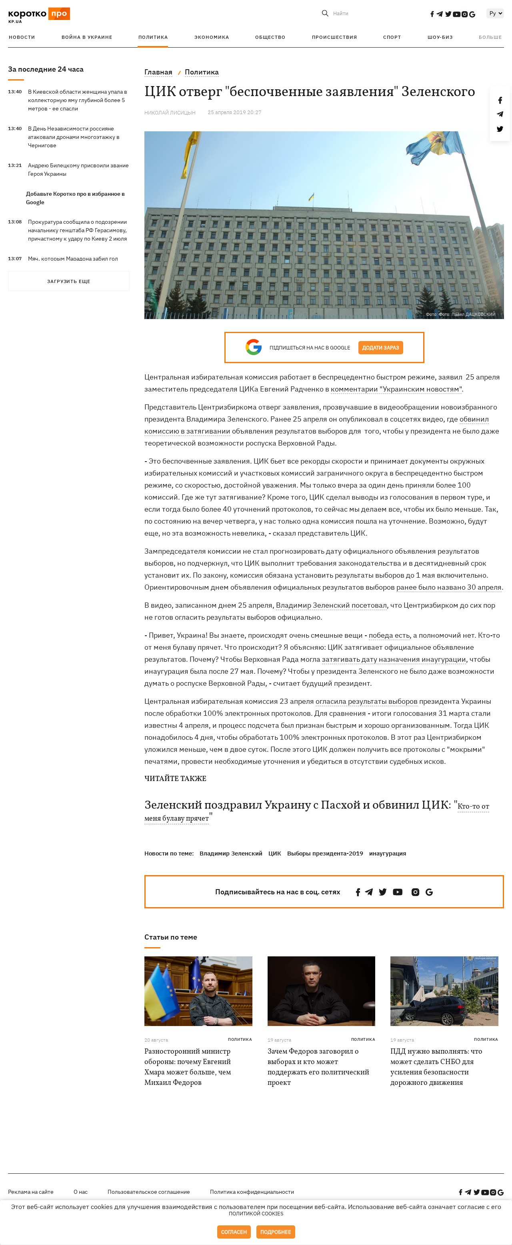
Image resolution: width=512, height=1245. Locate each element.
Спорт (392, 37)
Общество (270, 37)
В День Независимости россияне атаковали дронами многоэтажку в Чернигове (74, 137)
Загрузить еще (68, 281)
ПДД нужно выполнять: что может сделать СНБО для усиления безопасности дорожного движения (436, 1067)
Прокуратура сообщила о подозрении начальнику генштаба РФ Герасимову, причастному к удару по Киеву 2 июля (77, 230)
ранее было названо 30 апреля (449, 587)
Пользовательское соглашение (149, 1191)
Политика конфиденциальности (252, 1191)
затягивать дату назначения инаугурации (394, 659)
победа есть (389, 635)
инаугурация (387, 853)
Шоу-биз (440, 37)
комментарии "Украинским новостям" (396, 389)
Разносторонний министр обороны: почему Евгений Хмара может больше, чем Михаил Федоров (187, 1067)
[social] (432, 14)
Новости (22, 37)
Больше (490, 37)
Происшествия (334, 37)
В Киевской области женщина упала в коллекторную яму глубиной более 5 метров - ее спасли (77, 100)
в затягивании (204, 431)
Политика (153, 37)
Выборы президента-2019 (325, 853)
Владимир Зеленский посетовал (331, 605)
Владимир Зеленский (231, 853)
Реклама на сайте (31, 1191)
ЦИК (274, 853)
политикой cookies (256, 1213)
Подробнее (275, 1232)
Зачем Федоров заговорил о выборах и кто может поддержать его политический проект (318, 1067)
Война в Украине (87, 37)
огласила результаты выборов (367, 701)
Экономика (211, 37)
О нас (81, 1191)
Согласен (234, 1232)
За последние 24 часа (46, 69)
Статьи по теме (170, 937)
